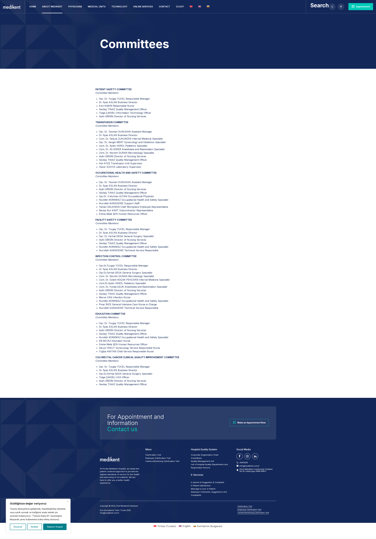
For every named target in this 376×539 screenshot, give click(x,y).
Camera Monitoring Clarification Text (162, 461)
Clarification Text (153, 455)
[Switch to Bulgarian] (208, 6)
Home (32, 6)
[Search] (332, 6)
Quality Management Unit (202, 461)
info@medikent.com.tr (109, 513)
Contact (164, 6)
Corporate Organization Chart (204, 455)
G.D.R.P (180, 6)
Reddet (34, 526)
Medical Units (97, 6)
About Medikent (52, 6)
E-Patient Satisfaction (201, 485)
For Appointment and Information (135, 423)
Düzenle (18, 526)
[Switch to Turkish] (191, 6)
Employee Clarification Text (158, 458)
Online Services (143, 6)
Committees (196, 458)
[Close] (67, 501)
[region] (38, 516)
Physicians (75, 6)
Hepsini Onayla (55, 526)
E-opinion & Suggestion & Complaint (207, 482)
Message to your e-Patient (203, 489)
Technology (119, 6)
